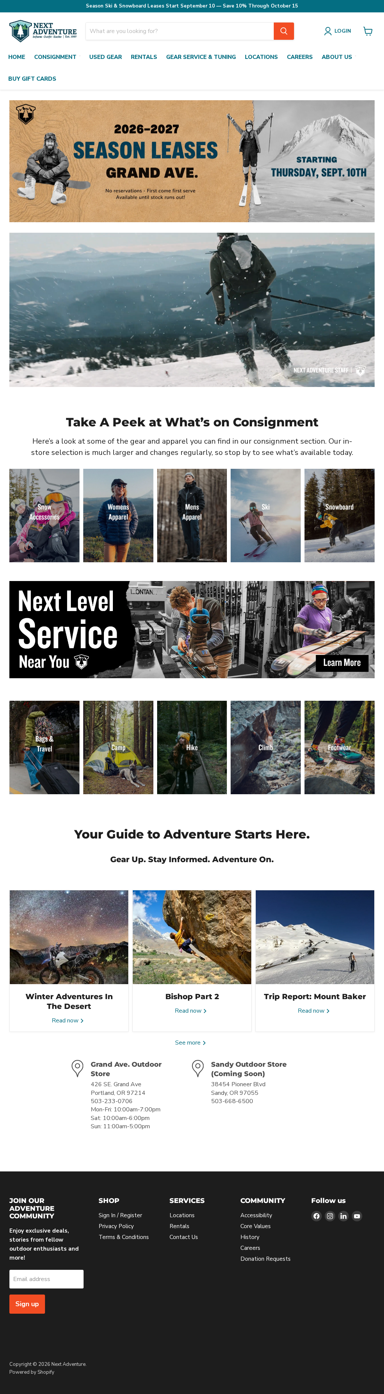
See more (188, 1043)
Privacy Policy (116, 1226)
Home (16, 57)
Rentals (144, 57)
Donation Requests (265, 1259)
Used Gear (105, 57)
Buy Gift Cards (32, 79)
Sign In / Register (120, 1215)
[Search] (284, 31)
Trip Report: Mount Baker (315, 996)
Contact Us (184, 1237)
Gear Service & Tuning (201, 57)
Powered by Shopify (31, 1372)
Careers (300, 57)
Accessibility (256, 1215)
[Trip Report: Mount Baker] (315, 937)
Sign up (27, 1303)
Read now (66, 1020)
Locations (261, 57)
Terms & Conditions (124, 1237)
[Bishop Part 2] (192, 937)
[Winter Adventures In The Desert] (69, 937)
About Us (337, 57)
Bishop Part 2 (192, 996)
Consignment (55, 57)
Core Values (255, 1226)
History (250, 1237)
